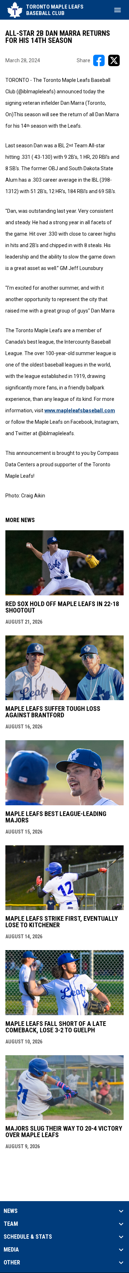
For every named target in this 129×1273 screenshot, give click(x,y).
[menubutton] (117, 10)
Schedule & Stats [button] (28, 1237)
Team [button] (11, 1224)
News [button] (11, 1211)
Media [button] (11, 1250)
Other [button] (12, 1262)
